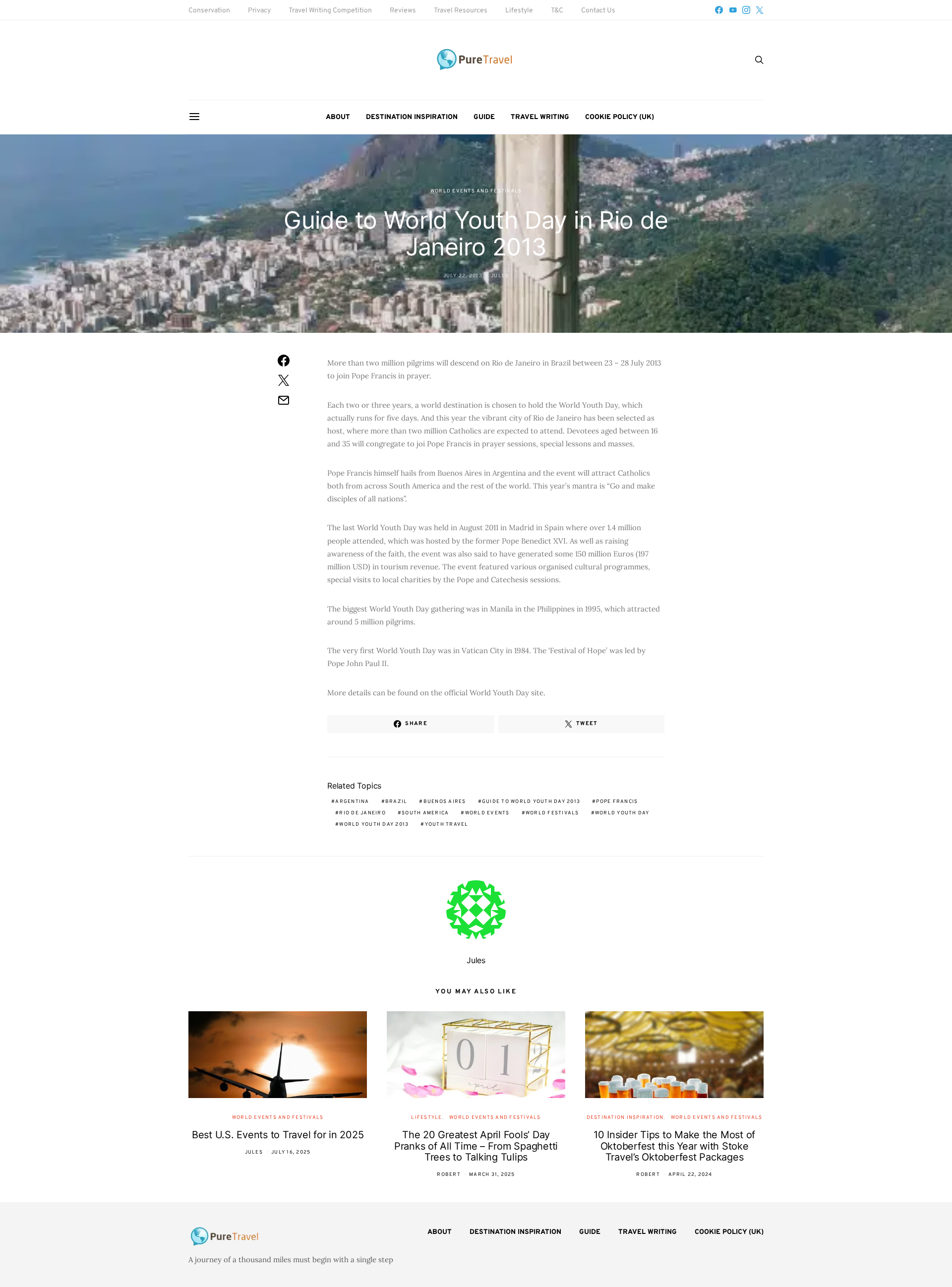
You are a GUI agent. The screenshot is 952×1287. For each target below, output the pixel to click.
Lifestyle (519, 10)
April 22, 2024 (690, 1174)
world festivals (552, 813)
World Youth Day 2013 (374, 824)
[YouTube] (733, 10)
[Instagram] (746, 10)
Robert (449, 1174)
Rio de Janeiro (362, 813)
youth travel (447, 824)
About (338, 117)
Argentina (352, 801)
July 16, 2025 (290, 1152)
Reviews (403, 10)
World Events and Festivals (476, 191)
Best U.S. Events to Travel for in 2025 (278, 1135)
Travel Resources (460, 10)
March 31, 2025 (492, 1174)
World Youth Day (622, 813)
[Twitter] (760, 10)
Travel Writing (540, 117)
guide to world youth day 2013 (531, 801)
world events (487, 813)
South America (425, 813)
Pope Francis (617, 801)
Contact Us (598, 10)
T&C (557, 10)
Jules (500, 276)
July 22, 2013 (462, 276)
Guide (484, 117)
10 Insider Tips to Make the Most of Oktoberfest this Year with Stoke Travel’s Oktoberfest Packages (674, 1146)
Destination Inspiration (412, 117)
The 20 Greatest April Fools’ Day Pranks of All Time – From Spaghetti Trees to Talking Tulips (476, 1146)
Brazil (396, 801)
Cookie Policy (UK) (619, 117)
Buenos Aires (444, 801)
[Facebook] (719, 10)
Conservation (209, 10)
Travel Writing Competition (330, 10)
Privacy (259, 10)
